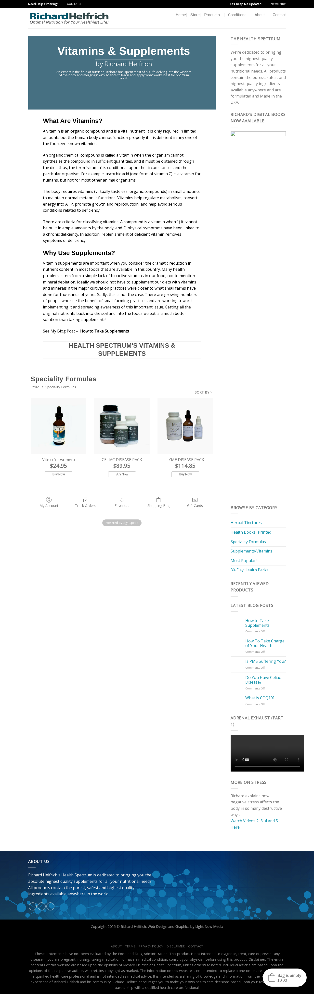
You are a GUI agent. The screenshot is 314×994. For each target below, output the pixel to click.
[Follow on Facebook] (33, 906)
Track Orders (85, 505)
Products (212, 14)
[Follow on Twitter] (42, 906)
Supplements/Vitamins (251, 551)
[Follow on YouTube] (50, 906)
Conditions (237, 14)
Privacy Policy (151, 946)
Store (195, 14)
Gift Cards (195, 505)
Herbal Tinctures (246, 522)
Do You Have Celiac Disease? (263, 680)
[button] (285, 978)
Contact (279, 14)
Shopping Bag (158, 505)
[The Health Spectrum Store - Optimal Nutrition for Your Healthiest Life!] (69, 18)
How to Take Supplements (257, 623)
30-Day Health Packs (249, 570)
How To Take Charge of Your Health (265, 643)
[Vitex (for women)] (58, 426)
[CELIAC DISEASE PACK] (122, 426)
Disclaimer (176, 946)
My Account (48, 505)
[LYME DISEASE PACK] (185, 426)
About (260, 14)
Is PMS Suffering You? (265, 661)
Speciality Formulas (60, 387)
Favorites (122, 505)
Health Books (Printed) (252, 532)
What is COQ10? (260, 698)
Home (181, 14)
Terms (130, 946)
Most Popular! (244, 560)
